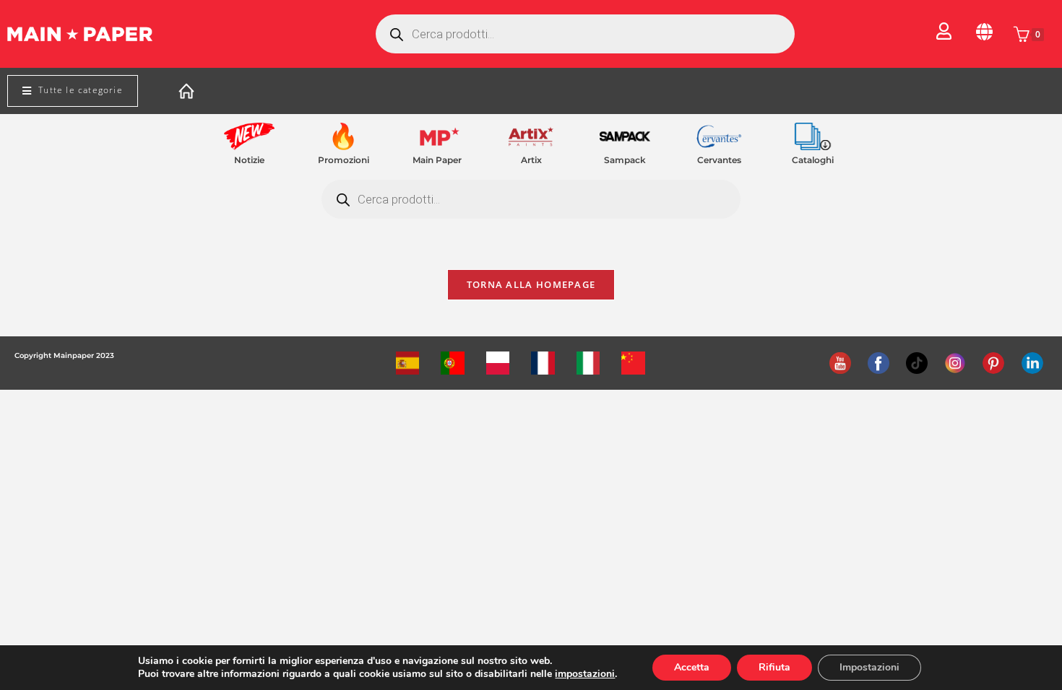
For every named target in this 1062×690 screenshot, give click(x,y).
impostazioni (585, 674)
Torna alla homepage (531, 284)
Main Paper (437, 159)
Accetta (691, 667)
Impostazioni (869, 667)
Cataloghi (813, 159)
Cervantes (719, 159)
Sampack (625, 159)
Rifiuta (774, 667)
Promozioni (343, 159)
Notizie (249, 159)
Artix (531, 159)
